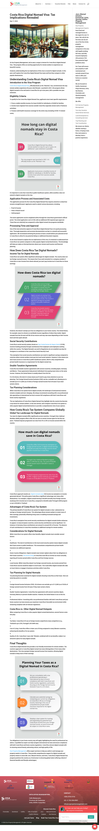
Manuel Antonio (51, 811)
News (74, 4)
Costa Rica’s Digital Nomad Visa (19, 85)
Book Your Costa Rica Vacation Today (53, 818)
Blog (37, 818)
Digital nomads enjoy (37, 494)
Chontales (6, 811)
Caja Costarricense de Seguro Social (49, 344)
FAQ (69, 4)
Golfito (23, 811)
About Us (38, 4)
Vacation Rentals (60, 4)
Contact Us (82, 4)
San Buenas (52, 814)
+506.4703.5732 (69, 797)
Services (48, 4)
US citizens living (28, 555)
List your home (29, 818)
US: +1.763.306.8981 (71, 800)
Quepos (43, 814)
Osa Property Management (18, 751)
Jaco (41, 811)
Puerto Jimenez (33, 814)
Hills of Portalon (32, 811)
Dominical (15, 811)
